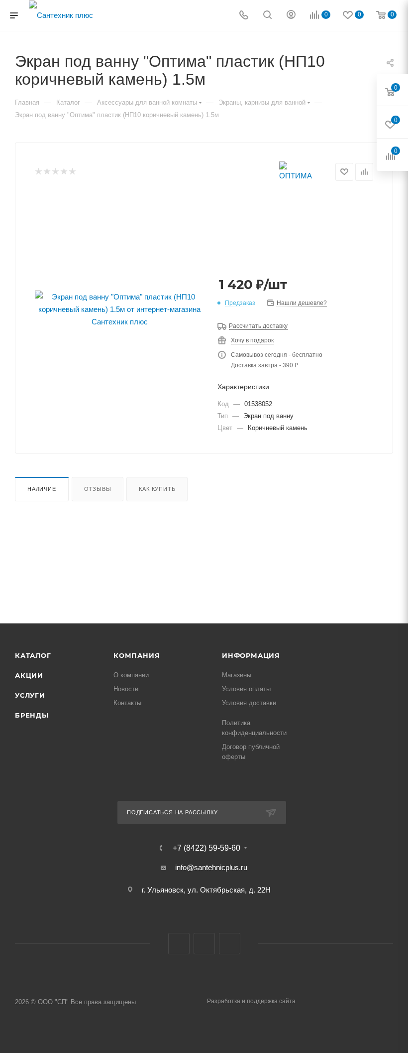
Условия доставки (249, 703)
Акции (29, 675)
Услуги (30, 695)
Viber (204, 943)
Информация (251, 655)
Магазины (236, 675)
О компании (131, 675)
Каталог (33, 655)
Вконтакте (179, 943)
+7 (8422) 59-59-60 (206, 848)
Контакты (127, 703)
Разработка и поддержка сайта (251, 1001)
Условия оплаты (246, 689)
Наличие (41, 489)
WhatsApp (229, 943)
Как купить (157, 489)
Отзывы (97, 489)
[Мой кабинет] (291, 15)
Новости (125, 689)
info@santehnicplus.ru (211, 867)
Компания (136, 655)
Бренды (32, 715)
